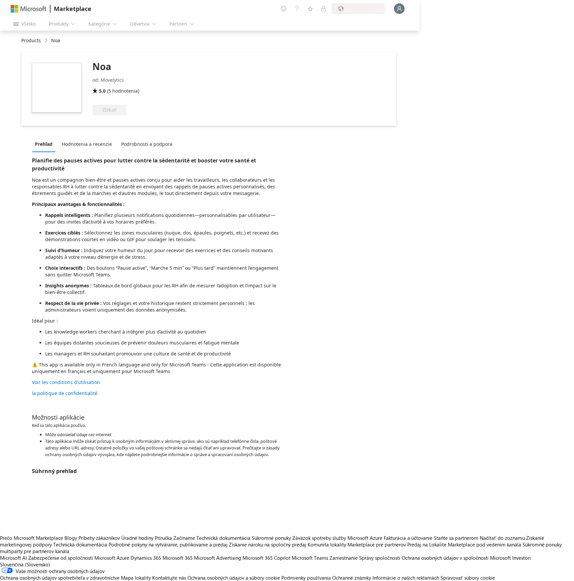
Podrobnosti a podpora (146, 144)
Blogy (70, 537)
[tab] (45, 144)
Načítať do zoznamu (502, 537)
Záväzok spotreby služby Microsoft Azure (338, 537)
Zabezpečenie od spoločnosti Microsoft (71, 557)
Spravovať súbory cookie (467, 577)
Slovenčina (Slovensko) (25, 564)
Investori (521, 557)
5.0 (102, 91)
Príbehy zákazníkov (99, 537)
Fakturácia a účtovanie (408, 537)
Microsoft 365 (177, 557)
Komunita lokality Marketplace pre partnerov (357, 544)
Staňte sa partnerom (456, 537)
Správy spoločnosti (379, 557)
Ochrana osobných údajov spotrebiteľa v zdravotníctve (60, 577)
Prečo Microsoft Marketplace (31, 537)
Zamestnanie (344, 557)
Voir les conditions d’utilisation (66, 382)
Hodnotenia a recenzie (87, 144)
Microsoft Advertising (217, 557)
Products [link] (31, 40)
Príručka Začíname (175, 537)
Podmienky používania (306, 577)
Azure (123, 557)
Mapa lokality (136, 577)
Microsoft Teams (310, 557)
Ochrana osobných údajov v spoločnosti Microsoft (456, 557)
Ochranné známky (351, 577)
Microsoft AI (13, 557)
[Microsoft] (29, 9)
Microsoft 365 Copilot (266, 557)
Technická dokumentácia (223, 537)
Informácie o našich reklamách (405, 577)
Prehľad (43, 144)
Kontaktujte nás (169, 577)
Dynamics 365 (146, 557)
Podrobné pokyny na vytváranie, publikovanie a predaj (168, 544)
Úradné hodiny (137, 537)
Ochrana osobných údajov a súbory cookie (233, 577)
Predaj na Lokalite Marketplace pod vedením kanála (464, 544)
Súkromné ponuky (271, 537)
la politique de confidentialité (64, 393)
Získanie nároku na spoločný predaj (267, 544)
